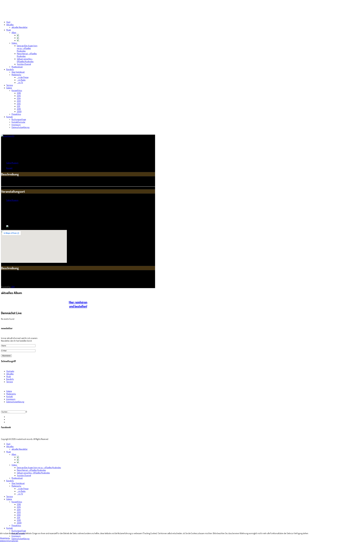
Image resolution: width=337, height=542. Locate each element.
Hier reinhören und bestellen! (78, 304)
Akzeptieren (4, 538)
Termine (9, 381)
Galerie (9, 391)
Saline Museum (12, 162)
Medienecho (11, 393)
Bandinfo (10, 379)
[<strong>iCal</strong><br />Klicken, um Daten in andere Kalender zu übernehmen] (7, 136)
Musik (8, 376)
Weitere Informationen (9, 540)
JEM (12, 286)
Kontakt (9, 396)
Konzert (9, 168)
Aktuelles (10, 373)
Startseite (10, 371)
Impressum (10, 399)
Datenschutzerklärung (15, 401)
